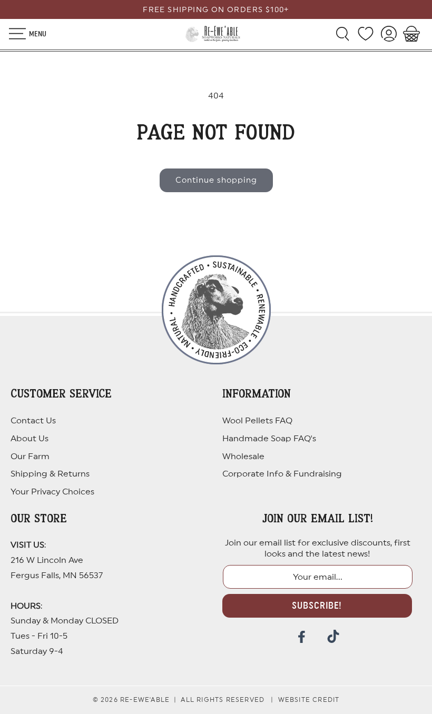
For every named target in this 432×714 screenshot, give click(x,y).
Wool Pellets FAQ (257, 421)
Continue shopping (216, 180)
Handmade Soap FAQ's (269, 438)
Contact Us (33, 421)
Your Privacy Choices (52, 492)
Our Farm (30, 456)
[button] (12, 34)
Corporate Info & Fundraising (282, 474)
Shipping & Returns (50, 474)
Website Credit (309, 700)
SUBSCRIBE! (317, 605)
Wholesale (243, 456)
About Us (29, 438)
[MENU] (12, 34)
